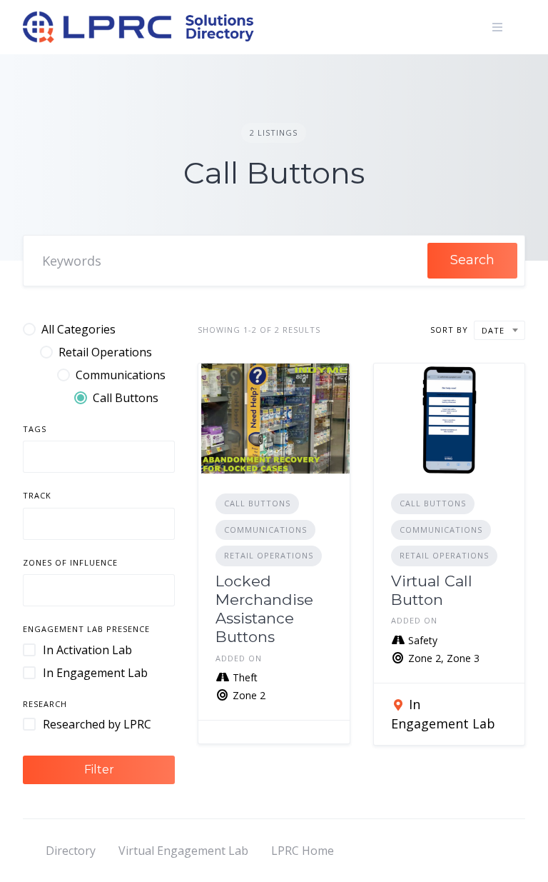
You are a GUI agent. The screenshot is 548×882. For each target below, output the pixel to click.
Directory (71, 850)
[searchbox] (39, 458)
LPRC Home (302, 850)
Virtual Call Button (431, 590)
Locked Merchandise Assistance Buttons (264, 609)
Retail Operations (268, 555)
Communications (265, 529)
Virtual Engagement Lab (183, 850)
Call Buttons (257, 503)
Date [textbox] (493, 330)
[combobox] (99, 457)
